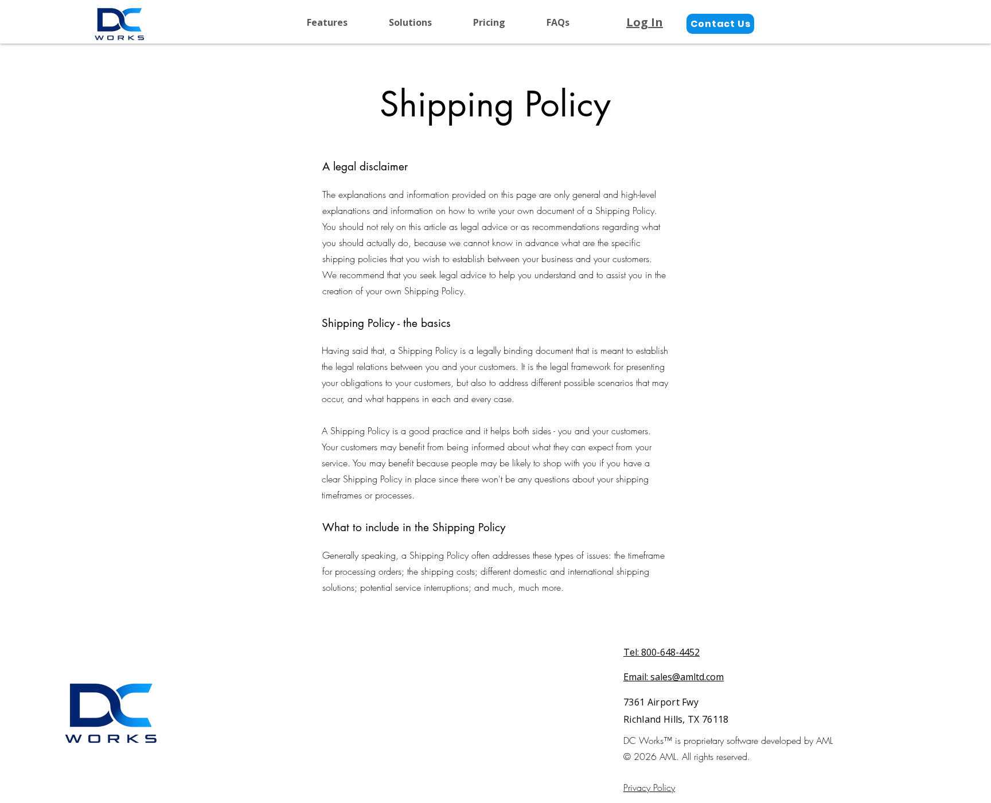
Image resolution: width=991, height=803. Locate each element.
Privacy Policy (649, 787)
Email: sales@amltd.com (673, 677)
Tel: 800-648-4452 (661, 652)
